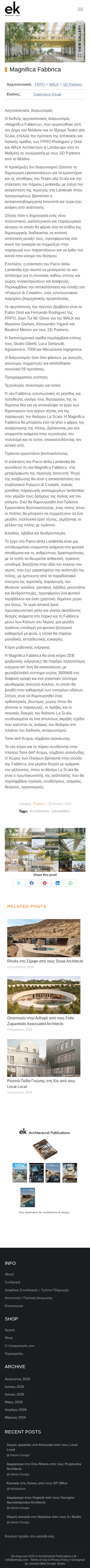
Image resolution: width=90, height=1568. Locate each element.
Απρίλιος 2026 (16, 1410)
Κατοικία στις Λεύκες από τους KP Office (37, 1483)
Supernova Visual (47, 94)
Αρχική (10, 1330)
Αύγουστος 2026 (17, 1379)
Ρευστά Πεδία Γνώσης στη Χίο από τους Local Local (41, 1084)
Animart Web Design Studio (47, 1563)
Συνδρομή (12, 1282)
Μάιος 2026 (14, 1402)
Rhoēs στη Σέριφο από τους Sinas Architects (45, 961)
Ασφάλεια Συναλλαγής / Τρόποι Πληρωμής (37, 1290)
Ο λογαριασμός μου (20, 1346)
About (9, 1274)
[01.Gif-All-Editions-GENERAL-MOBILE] (45, 1171)
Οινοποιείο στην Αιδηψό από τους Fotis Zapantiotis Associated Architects (40, 1021)
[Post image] (43, 938)
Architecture (39, 811)
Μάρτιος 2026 (15, 1417)
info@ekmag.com (16, 1560)
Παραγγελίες (14, 1353)
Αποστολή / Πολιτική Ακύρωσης (29, 1298)
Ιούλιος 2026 (14, 1387)
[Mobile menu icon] (80, 9)
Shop (9, 1338)
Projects (39, 804)
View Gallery (80, 38)
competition (60, 811)
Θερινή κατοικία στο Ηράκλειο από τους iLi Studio (44, 1517)
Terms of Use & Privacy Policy (49, 1560)
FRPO (40, 84)
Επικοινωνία (14, 1306)
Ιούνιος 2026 (14, 1394)
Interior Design (20, 1455)
